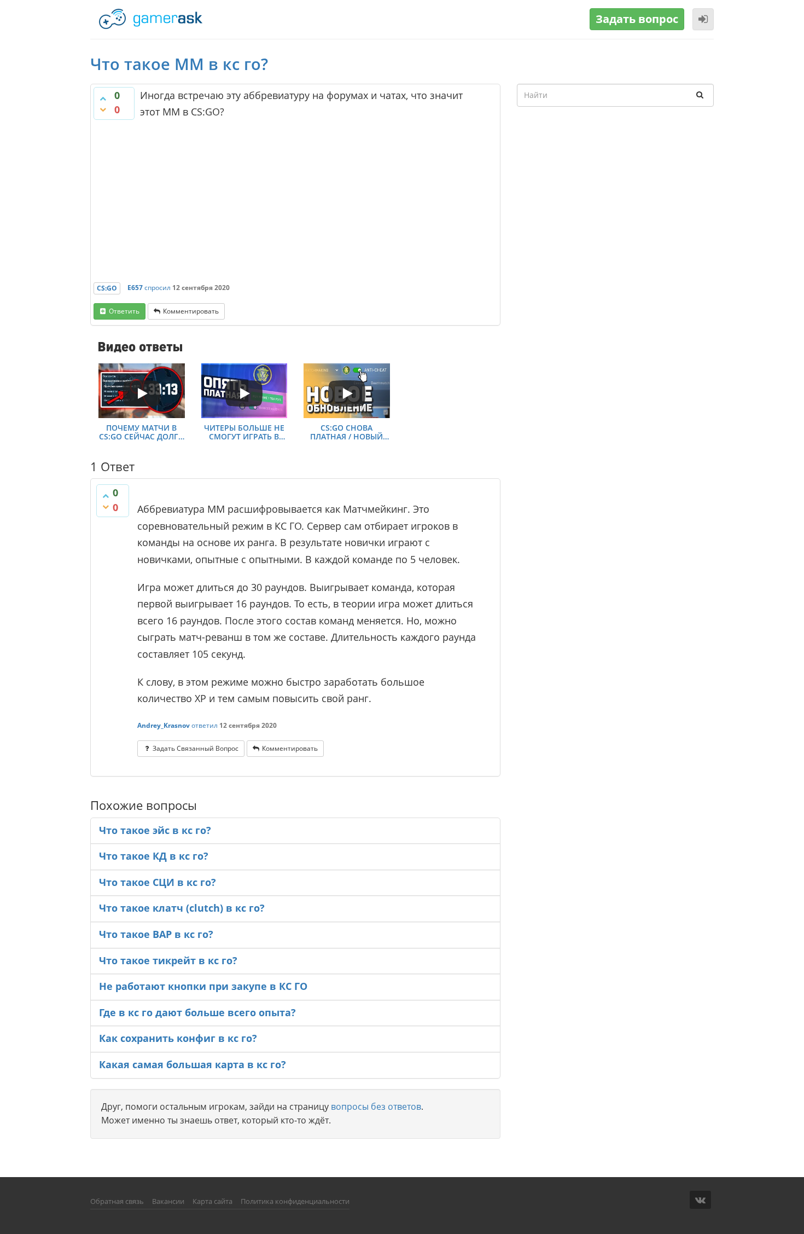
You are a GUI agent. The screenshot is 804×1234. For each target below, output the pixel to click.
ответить (124, 311)
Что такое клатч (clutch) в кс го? (182, 907)
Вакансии (168, 1201)
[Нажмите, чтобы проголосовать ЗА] (103, 98)
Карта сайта (212, 1201)
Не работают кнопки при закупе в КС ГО (203, 986)
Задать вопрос (637, 18)
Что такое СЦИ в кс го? (157, 882)
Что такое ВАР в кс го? (156, 934)
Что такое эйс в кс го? (155, 830)
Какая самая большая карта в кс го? (192, 1064)
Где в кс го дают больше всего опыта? (197, 1012)
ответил (204, 725)
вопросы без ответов (376, 1106)
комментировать (191, 311)
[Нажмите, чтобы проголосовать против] (103, 109)
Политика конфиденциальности (295, 1201)
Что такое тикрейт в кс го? (168, 960)
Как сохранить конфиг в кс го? (178, 1038)
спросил (157, 287)
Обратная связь (117, 1201)
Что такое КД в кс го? (153, 855)
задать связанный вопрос (195, 748)
